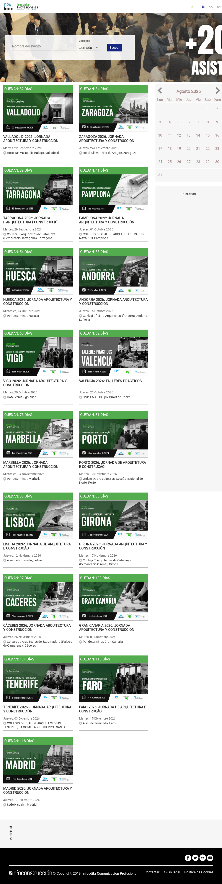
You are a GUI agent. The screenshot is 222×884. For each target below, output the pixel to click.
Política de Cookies (198, 872)
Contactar (151, 872)
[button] (160, 90)
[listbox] (89, 47)
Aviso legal (171, 872)
